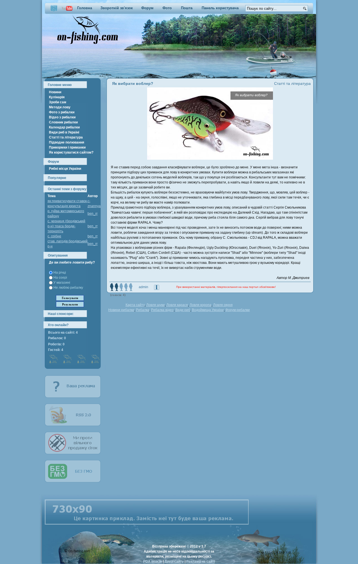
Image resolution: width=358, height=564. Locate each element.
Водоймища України (208, 310)
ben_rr (93, 214)
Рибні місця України (65, 169)
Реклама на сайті (200, 561)
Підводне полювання (66, 142)
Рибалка (142, 310)
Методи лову (59, 107)
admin (143, 287)
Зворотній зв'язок (116, 8)
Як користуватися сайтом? (71, 152)
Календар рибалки (64, 127)
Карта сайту (135, 305)
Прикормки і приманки (67, 147)
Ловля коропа (200, 305)
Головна (84, 8)
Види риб (182, 310)
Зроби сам (57, 102)
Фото (167, 8)
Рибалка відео (162, 310)
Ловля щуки (155, 305)
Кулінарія (57, 97)
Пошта (186, 8)
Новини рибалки (121, 310)
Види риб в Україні (64, 132)
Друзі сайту (174, 561)
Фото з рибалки (61, 112)
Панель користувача (220, 8)
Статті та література (66, 137)
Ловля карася (177, 305)
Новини (55, 92)
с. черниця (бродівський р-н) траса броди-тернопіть (66, 226)
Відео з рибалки (62, 117)
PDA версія (152, 561)
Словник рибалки (63, 122)
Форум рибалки (237, 310)
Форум (147, 8)
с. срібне (54, 236)
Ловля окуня (223, 305)
